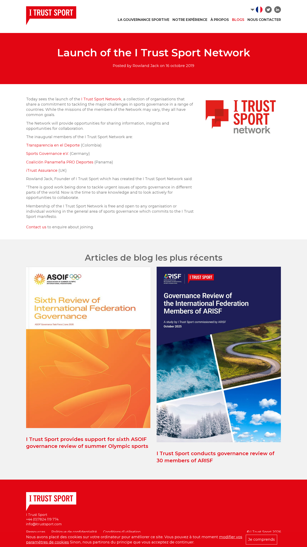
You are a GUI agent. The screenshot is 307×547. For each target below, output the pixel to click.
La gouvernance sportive (143, 20)
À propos (220, 20)
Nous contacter (264, 20)
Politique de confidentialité (74, 532)
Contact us (36, 227)
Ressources (35, 532)
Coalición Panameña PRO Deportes (59, 162)
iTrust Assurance (41, 170)
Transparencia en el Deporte (53, 145)
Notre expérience (190, 20)
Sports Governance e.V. (47, 153)
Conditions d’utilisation (122, 532)
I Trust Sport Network (101, 99)
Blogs (238, 20)
